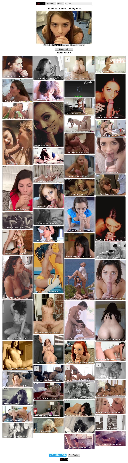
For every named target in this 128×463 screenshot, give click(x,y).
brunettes (81, 45)
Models (60, 4)
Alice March (57, 45)
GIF (45, 45)
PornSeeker (74, 455)
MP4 (49, 45)
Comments (64, 49)
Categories (51, 4)
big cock (66, 45)
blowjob (73, 45)
